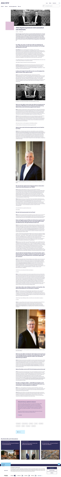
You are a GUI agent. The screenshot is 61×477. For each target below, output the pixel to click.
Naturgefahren (18, 423)
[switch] (22, 475)
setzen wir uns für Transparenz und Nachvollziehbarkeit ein (30, 364)
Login (47, 3)
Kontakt (3, 464)
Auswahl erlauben (52, 470)
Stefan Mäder (41, 423)
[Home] (6, 3)
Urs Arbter (36, 423)
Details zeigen (39, 475)
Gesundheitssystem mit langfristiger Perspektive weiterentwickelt (34, 378)
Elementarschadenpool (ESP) (32, 228)
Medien (50, 3)
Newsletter (54, 3)
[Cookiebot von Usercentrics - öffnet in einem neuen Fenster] (6, 475)
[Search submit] (44, 6)
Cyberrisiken (31, 423)
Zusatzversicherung (24, 423)
